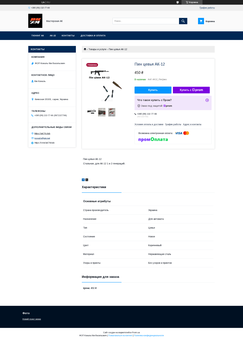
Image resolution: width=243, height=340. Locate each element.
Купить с (185, 90)
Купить (153, 90)
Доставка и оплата (93, 35)
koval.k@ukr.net (42, 138)
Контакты (68, 35)
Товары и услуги (97, 49)
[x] (86, 180)
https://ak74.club (42, 133)
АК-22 (53, 35)
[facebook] (83, 180)
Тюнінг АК (37, 35)
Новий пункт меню (31, 319)
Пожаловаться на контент (120, 335)
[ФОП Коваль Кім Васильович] (35, 27)
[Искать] (183, 21)
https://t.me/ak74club (45, 142)
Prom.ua (136, 332)
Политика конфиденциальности (149, 335)
